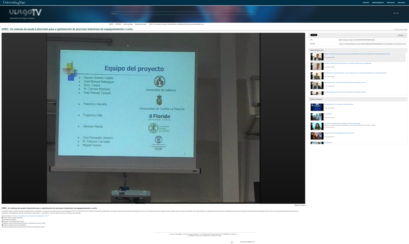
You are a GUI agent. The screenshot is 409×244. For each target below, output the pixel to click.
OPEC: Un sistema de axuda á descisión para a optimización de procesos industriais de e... (176, 24)
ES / (395, 13)
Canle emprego (128, 24)
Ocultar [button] (401, 35)
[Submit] (252, 13)
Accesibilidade (191, 235)
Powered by (247, 242)
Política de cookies (217, 235)
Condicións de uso (206, 235)
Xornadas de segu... (141, 24)
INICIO (111, 24)
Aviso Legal (198, 235)
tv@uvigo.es (234, 234)
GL (398, 13)
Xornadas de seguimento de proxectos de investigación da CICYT (30, 216)
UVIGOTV (118, 24)
